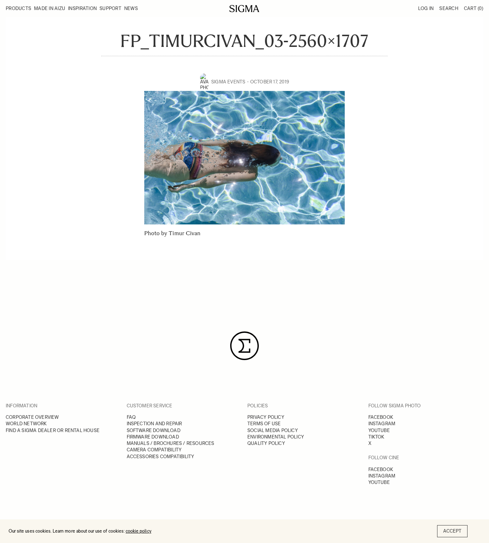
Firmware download (153, 437)
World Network (26, 423)
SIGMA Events (228, 81)
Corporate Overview (32, 417)
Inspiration (82, 8)
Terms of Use (264, 423)
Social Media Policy (272, 430)
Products (18, 8)
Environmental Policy (275, 437)
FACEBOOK (380, 417)
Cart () (473, 8)
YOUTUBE (379, 430)
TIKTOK (376, 437)
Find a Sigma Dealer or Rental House (53, 430)
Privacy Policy (265, 417)
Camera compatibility (154, 449)
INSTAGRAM (382, 423)
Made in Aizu (49, 8)
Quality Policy (266, 443)
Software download (153, 430)
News (131, 8)
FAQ (131, 417)
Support (110, 8)
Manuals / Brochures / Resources (170, 443)
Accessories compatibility (160, 456)
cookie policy (138, 531)
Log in (426, 8)
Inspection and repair (154, 423)
